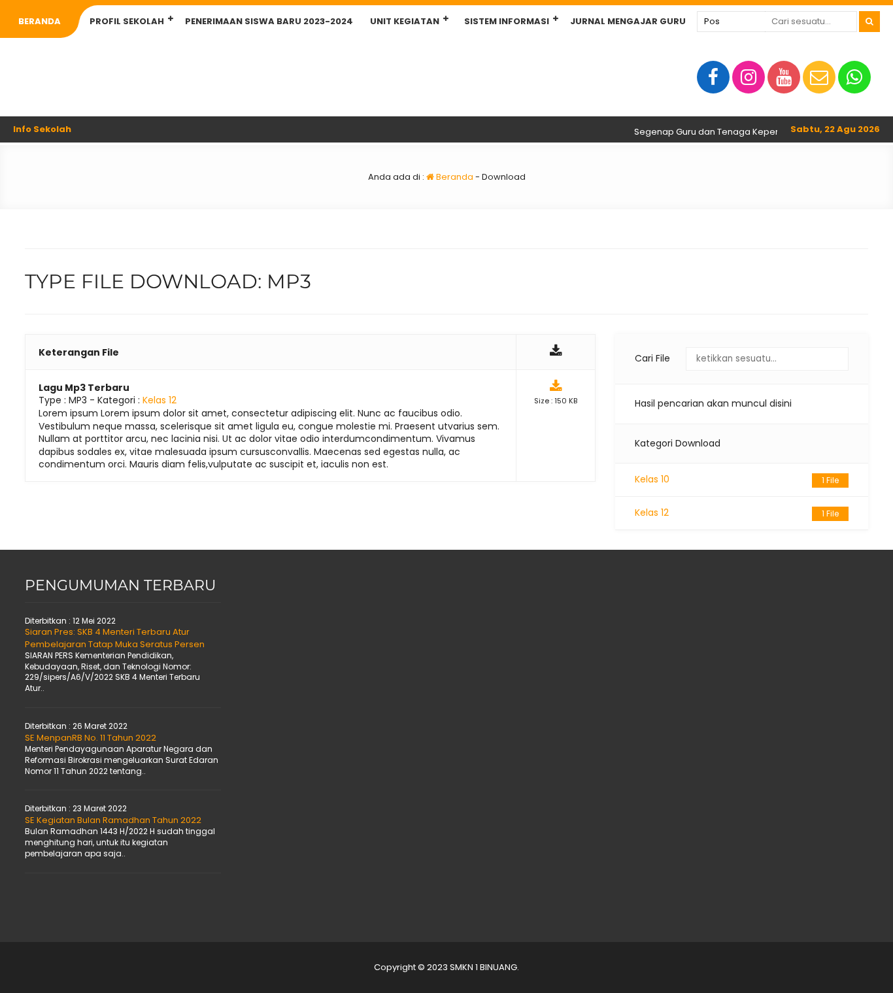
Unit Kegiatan (404, 21)
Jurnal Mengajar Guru (628, 21)
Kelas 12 (737, 512)
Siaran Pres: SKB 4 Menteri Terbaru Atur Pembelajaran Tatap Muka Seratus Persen (115, 638)
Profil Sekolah (127, 21)
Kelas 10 (737, 479)
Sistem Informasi (506, 21)
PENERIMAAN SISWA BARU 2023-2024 (269, 21)
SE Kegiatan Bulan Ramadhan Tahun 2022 (113, 820)
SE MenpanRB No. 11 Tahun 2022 (90, 738)
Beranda (39, 21)
